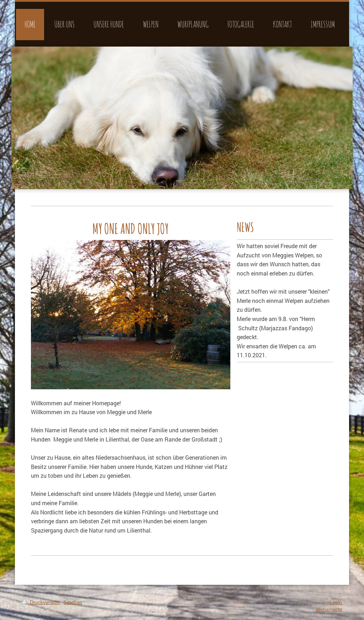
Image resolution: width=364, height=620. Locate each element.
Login (336, 602)
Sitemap (73, 602)
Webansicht (329, 609)
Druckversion (44, 602)
